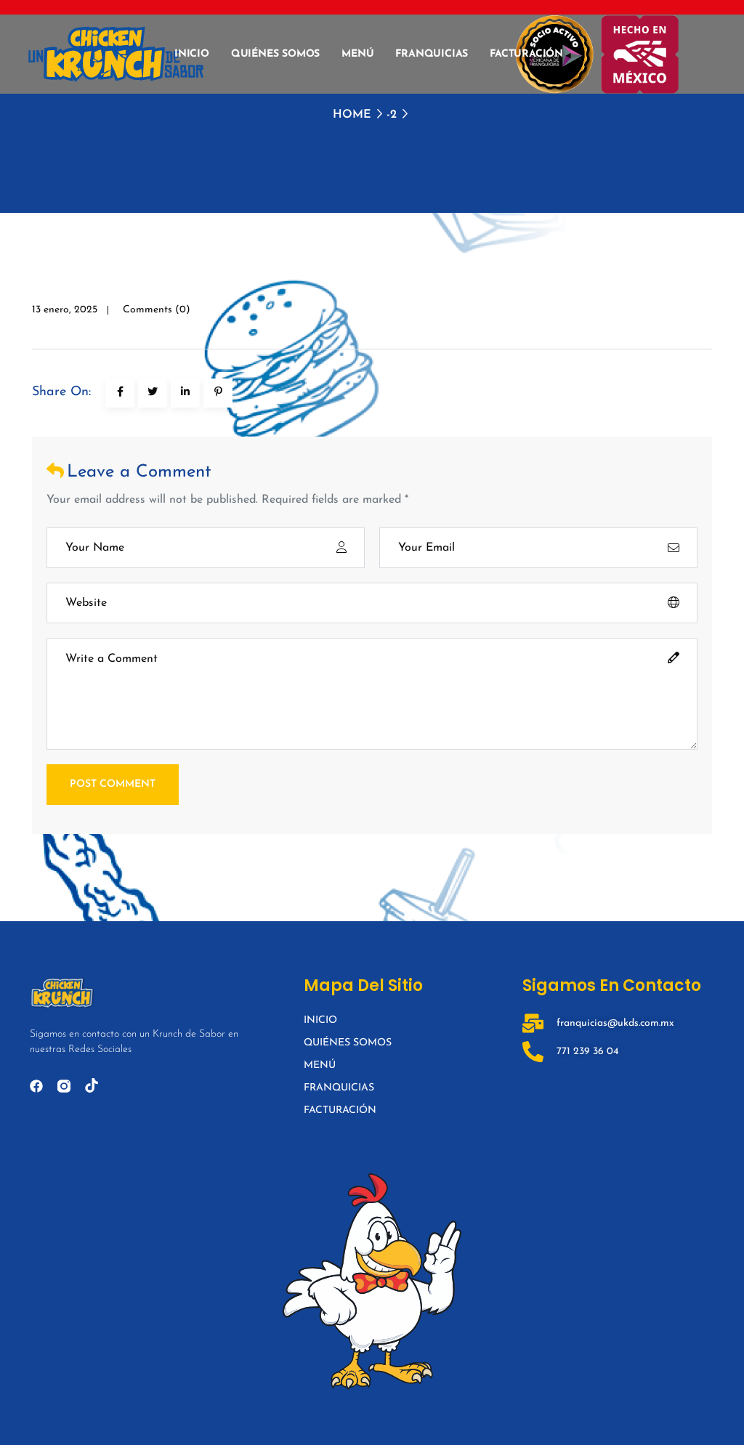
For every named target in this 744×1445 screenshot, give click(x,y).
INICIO (191, 54)
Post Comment (112, 784)
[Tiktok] (91, 1085)
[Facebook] (36, 1086)
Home (352, 115)
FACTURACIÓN (526, 54)
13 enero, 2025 (64, 309)
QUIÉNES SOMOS (275, 54)
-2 (392, 115)
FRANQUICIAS (431, 54)
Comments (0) (156, 309)
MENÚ (357, 54)
